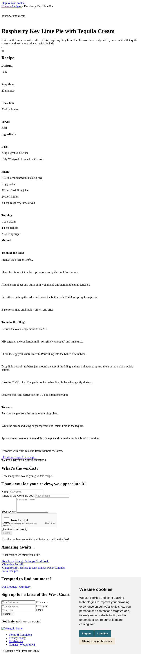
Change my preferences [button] (97, 641)
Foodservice (16, 641)
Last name (42, 606)
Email (39, 609)
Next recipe (28, 457)
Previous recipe (11, 457)
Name (4, 491)
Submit (7, 614)
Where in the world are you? (18, 495)
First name (42, 602)
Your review (8, 511)
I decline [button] (102, 633)
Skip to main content (13, 3)
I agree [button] (86, 633)
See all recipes (10, 571)
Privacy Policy (17, 638)
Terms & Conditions (20, 634)
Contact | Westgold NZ (22, 644)
